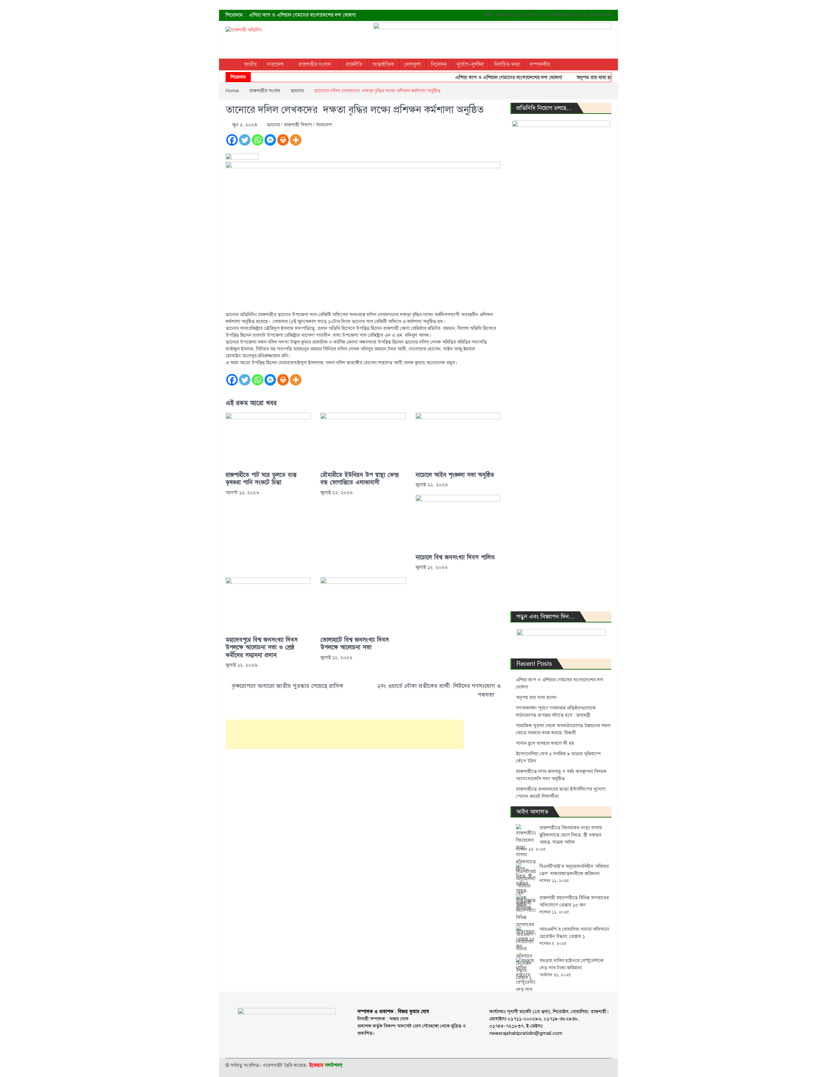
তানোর (273, 125)
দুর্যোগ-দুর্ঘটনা (470, 64)
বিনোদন (439, 64)
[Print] (283, 140)
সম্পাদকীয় (540, 64)
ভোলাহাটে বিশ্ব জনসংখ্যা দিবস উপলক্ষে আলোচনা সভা (354, 643)
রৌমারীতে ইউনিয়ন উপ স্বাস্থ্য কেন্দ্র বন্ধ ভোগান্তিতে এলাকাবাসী (359, 478)
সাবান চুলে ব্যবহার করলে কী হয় (545, 743)
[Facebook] (232, 140)
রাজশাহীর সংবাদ (315, 64)
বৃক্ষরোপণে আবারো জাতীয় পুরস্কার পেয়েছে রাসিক (287, 686)
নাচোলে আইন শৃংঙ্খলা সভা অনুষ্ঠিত (455, 475)
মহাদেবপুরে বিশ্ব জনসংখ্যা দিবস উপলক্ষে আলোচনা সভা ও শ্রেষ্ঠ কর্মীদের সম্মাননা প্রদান (262, 647)
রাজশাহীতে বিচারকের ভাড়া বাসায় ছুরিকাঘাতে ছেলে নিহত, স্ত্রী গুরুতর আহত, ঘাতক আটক (570, 835)
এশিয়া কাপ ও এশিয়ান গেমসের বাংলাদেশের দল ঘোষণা (302, 15)
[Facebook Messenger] (270, 140)
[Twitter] (244, 140)
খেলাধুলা (412, 64)
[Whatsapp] (257, 140)
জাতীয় (250, 64)
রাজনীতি (354, 64)
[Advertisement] (345, 734)
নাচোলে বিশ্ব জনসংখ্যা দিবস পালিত (455, 557)
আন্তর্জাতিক (383, 64)
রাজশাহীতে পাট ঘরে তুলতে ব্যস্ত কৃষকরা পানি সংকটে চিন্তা (261, 478)
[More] (295, 140)
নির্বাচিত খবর (507, 64)
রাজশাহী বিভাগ (298, 125)
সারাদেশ (275, 64)
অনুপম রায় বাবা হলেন (582, 77)
